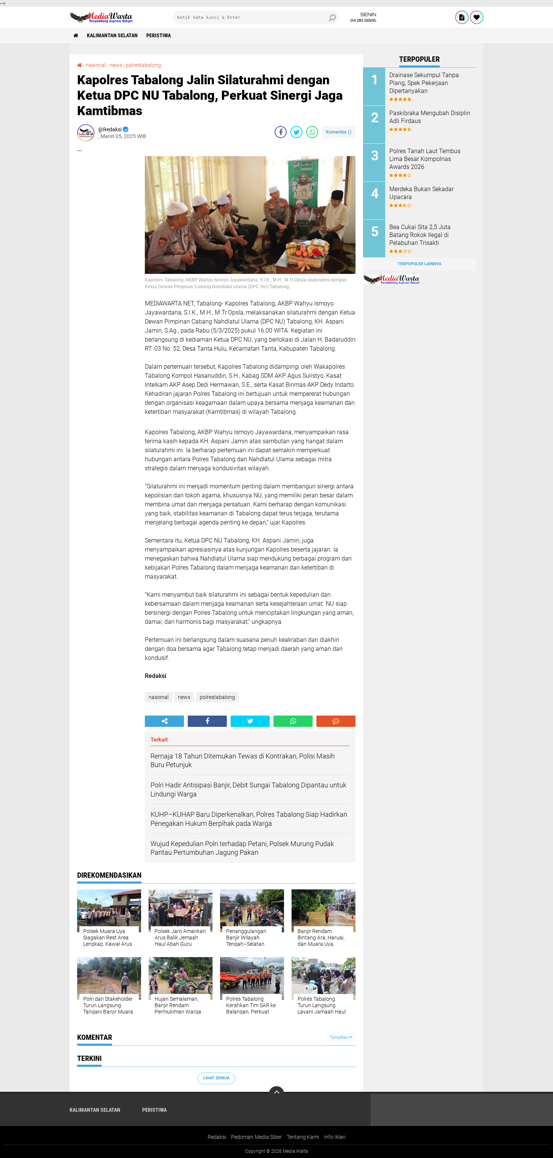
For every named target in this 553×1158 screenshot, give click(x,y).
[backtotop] (276, 1093)
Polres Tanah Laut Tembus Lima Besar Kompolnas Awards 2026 (424, 158)
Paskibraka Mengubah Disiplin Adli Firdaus (429, 117)
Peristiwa (158, 35)
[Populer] (477, 17)
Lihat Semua (216, 1078)
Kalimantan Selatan (112, 35)
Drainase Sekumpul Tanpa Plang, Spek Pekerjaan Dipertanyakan (424, 82)
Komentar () (339, 132)
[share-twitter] (296, 132)
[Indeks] (462, 17)
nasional (96, 65)
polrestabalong (143, 65)
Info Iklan (335, 1137)
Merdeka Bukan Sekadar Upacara (421, 193)
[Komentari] (336, 721)
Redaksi (217, 1137)
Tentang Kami (303, 1137)
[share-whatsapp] (312, 132)
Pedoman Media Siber (256, 1137)
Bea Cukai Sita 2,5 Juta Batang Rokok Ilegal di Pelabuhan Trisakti (420, 234)
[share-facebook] (281, 132)
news (115, 65)
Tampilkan (339, 1037)
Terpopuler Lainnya (419, 263)
